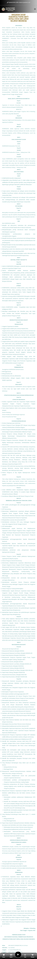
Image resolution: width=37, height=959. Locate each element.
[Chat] (25, 955)
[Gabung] (32, 955)
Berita (11, 957)
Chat (25, 957)
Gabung (32, 957)
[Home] (4, 955)
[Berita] (11, 955)
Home (3, 957)
